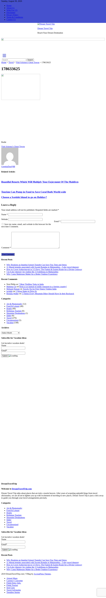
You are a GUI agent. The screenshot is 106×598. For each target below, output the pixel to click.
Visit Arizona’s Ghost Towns (13, 146)
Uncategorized (12, 320)
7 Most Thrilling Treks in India (31, 284)
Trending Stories (13, 592)
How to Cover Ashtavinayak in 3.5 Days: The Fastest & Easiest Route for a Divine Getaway (44, 269)
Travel (11, 62)
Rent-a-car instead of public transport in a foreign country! (43, 286)
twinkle (9, 291)
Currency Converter (14, 581)
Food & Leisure (12, 306)
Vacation (10, 322)
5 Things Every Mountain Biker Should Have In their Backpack (48, 294)
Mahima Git (11, 286)
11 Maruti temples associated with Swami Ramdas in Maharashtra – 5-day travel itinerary (42, 267)
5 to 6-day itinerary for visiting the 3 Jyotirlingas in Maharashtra (32, 272)
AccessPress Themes (42, 574)
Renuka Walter (12, 294)
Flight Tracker (12, 585)
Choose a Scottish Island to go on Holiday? (24, 197)
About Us (10, 8)
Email (57, 221)
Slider (8, 315)
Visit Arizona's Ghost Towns (27, 62)
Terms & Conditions (14, 17)
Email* (4, 544)
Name (4, 214)
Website (4, 219)
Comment (6, 248)
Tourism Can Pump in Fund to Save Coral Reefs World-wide (33, 191)
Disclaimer (10, 12)
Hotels (9, 308)
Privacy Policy (12, 15)
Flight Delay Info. (13, 583)
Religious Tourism (13, 311)
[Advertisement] (53, 121)
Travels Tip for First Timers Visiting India (39, 289)
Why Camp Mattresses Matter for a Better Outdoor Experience (32, 274)
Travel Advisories (13, 590)
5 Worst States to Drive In (26, 291)
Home (9, 5)
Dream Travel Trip (45, 28)
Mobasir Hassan (13, 289)
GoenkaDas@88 (8, 166)
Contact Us (11, 19)
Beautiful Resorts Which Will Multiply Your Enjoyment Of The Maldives (39, 181)
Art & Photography (14, 304)
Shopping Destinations (15, 313)
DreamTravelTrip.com (22, 489)
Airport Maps (11, 578)
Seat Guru (10, 588)
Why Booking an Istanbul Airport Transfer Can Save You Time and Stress (36, 265)
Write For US (11, 10)
